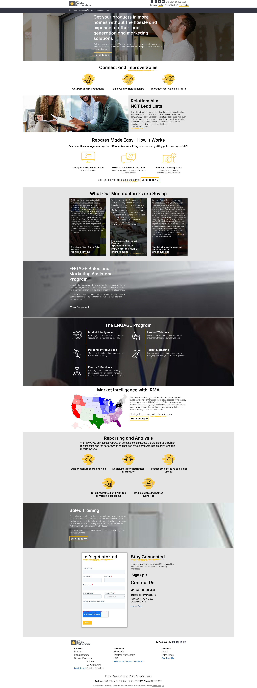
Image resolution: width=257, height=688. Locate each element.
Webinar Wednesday (124, 654)
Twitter (156, 1)
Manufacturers (81, 654)
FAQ (116, 658)
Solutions (73, 10)
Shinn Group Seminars (141, 676)
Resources (100, 10)
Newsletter (119, 651)
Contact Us (168, 658)
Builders (78, 651)
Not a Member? (177, 5)
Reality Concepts (158, 686)
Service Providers (83, 658)
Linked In (159, 1)
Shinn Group (168, 654)
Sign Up (138, 575)
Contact (124, 676)
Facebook (152, 1)
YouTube (163, 1)
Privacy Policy (136, 606)
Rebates (156, 5)
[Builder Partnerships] (80, 3)
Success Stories (86, 10)
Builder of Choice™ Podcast (128, 661)
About (109, 10)
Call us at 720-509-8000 (176, 2)
